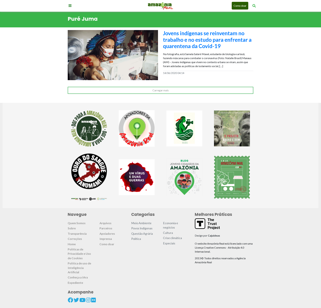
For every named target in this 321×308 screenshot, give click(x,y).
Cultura (168, 233)
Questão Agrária (142, 233)
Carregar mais (160, 90)
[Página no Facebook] (70, 300)
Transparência (77, 233)
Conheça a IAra (78, 277)
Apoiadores (107, 233)
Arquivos (105, 223)
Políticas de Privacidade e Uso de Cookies (79, 254)
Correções (75, 239)
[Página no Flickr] (93, 300)
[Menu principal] (70, 6)
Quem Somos (76, 223)
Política (136, 239)
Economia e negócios (170, 225)
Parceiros (105, 228)
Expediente (75, 282)
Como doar (240, 5)
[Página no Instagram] (88, 300)
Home (72, 244)
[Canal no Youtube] (82, 300)
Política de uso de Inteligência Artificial (79, 268)
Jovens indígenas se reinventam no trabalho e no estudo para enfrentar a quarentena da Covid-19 (207, 39)
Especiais (169, 243)
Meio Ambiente (141, 223)
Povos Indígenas (141, 228)
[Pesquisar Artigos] (254, 5)
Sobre (72, 228)
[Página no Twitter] (76, 300)
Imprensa (105, 239)
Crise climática (172, 238)
